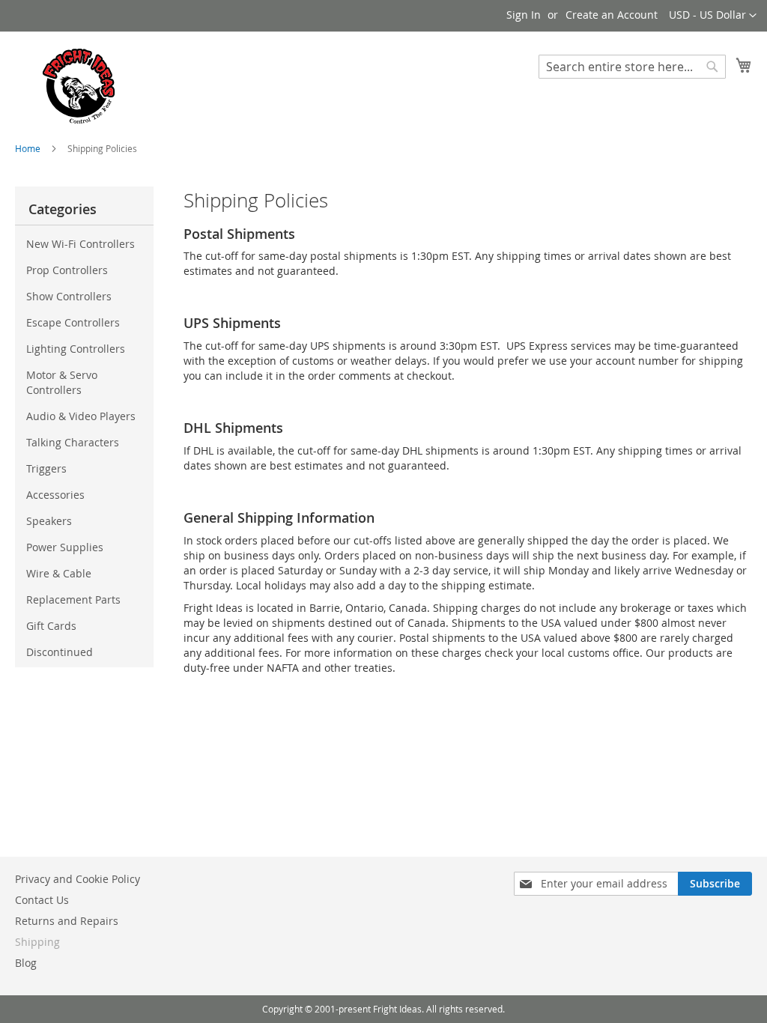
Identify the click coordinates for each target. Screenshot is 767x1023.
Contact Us (42, 900)
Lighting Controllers (75, 348)
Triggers (46, 468)
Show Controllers (69, 296)
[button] (713, 15)
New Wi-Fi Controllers (80, 244)
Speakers (49, 521)
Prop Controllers (67, 270)
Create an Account (612, 14)
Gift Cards (51, 626)
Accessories (55, 495)
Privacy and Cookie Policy (77, 879)
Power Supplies (64, 547)
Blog (26, 963)
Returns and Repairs (66, 921)
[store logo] (78, 86)
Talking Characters (72, 442)
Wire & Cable (58, 573)
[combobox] (632, 67)
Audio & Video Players (81, 416)
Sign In (523, 14)
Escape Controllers (73, 322)
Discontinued (59, 652)
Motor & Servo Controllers (61, 382)
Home (29, 148)
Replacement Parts (73, 599)
